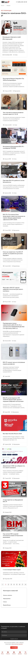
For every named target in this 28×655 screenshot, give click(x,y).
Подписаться (14, 638)
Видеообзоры (7, 605)
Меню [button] (2, 653)
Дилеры (20, 653)
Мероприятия (6, 598)
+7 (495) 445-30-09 (21, 2)
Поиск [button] (25, 653)
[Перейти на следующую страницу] (25, 584)
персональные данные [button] (17, 644)
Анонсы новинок (7, 595)
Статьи (5, 602)
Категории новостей (10, 591)
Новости (8, 653)
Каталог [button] (14, 653)
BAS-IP (2, 5)
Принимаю (14, 647)
